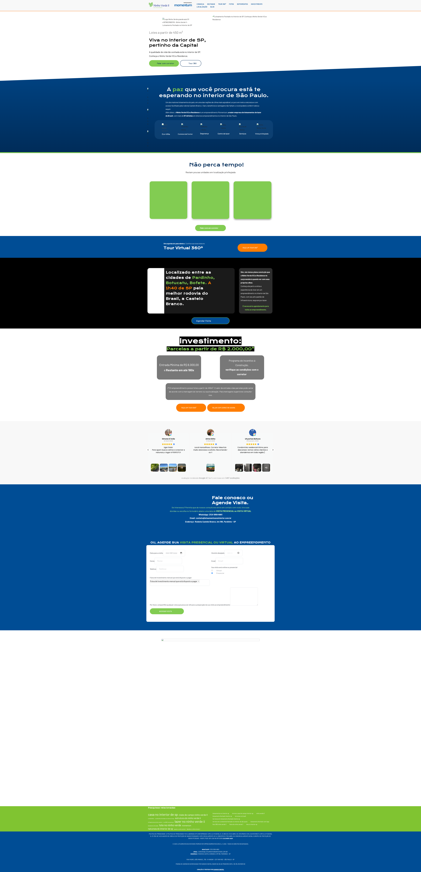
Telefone (153, 569)
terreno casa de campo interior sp (242, 813)
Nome (152, 561)
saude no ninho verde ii (180, 829)
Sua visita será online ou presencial (224, 567)
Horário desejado (217, 553)
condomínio (151, 818)
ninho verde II (260, 813)
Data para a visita (156, 553)
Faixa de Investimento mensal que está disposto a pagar (171, 578)
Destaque (211, 4)
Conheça (200, 4)
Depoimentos (242, 4)
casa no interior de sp (163, 814)
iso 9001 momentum (168, 822)
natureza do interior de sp (160, 828)
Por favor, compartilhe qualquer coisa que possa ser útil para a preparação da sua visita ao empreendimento (190, 605)
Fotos (231, 4)
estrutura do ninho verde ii (188, 818)
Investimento (256, 4)
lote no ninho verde (170, 825)
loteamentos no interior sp (221, 813)
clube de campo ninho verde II (193, 815)
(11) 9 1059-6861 (214, 849)
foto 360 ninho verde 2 (219, 824)
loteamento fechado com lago (260, 822)
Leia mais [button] (252, 461)
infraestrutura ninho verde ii (155, 822)
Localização (202, 7)
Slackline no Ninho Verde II (193, 829)
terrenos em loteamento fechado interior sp (226, 819)
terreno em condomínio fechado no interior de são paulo (230, 822)
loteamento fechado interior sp (222, 816)
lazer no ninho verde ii (190, 821)
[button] (273, 449)
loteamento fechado (153, 825)
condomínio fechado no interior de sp (164, 818)
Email (213, 561)
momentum (186, 825)
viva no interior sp (251, 824)
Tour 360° (222, 4)
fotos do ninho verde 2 (236, 824)
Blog (212, 7)
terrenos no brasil (240, 816)
